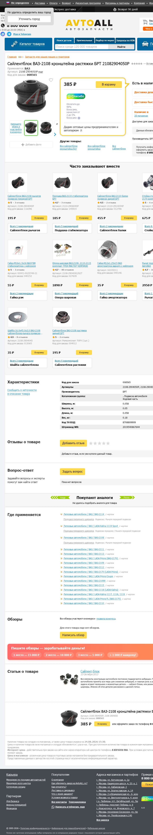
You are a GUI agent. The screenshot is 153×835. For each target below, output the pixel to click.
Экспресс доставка (65, 9)
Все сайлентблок (119, 147)
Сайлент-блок (90, 671)
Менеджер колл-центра (18, 783)
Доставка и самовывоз (62, 790)
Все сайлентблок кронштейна (96, 147)
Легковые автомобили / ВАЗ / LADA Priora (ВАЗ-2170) (91, 558)
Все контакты (59, 802)
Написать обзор (73, 635)
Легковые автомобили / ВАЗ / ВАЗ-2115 (84, 585)
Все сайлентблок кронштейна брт (68, 147)
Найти (121, 46)
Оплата (53, 2)
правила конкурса (106, 618)
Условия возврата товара (64, 797)
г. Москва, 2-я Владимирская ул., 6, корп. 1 (118, 794)
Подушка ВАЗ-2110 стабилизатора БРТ (70, 197)
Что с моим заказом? (62, 794)
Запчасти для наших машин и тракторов (47, 56)
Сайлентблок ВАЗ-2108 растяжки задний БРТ (69, 332)
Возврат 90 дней (128, 9)
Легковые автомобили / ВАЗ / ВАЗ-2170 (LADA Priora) (91, 571)
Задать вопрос (72, 471)
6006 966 (120, 750)
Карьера (12, 774)
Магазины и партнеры (117, 2)
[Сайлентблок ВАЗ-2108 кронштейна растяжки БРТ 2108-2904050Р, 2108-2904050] (30, 96)
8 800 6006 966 (22, 25)
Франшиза (11, 808)
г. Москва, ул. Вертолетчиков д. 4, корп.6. (118, 797)
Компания (139, 2)
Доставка (40, 2)
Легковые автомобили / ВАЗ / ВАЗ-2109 (84, 562)
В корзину (108, 84)
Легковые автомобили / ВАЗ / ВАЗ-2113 (84, 553)
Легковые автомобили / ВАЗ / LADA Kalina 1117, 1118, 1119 (94, 594)
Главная (12, 56)
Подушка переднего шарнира (79, 519)
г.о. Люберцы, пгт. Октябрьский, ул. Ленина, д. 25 (122, 801)
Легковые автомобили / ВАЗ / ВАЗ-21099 (85, 580)
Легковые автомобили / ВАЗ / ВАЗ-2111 (84, 549)
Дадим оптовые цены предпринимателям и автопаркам (91, 128)
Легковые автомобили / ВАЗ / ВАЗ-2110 (84, 603)
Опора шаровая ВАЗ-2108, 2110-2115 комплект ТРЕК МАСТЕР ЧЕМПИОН (71, 264)
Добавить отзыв (73, 443)
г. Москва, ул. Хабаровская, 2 (111, 787)
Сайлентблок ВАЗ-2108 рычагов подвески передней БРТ (24, 197)
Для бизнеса (12, 801)
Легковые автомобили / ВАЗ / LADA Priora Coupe (88, 576)
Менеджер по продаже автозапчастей (26, 779)
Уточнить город (29, 19)
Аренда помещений (16, 804)
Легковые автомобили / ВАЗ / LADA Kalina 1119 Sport (91, 526)
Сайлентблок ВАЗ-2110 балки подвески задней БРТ (112, 197)
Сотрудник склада (15, 786)
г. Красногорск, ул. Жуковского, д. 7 (115, 808)
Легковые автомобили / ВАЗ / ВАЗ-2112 (84, 567)
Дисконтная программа (88, 2)
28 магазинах (141, 115)
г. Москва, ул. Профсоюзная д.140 (114, 815)
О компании (57, 779)
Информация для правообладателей (68, 828)
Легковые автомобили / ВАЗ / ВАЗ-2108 (84, 537)
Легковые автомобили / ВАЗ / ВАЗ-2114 (84, 514)
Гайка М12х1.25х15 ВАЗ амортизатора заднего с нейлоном (115, 264)
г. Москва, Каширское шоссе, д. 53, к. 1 (116, 783)
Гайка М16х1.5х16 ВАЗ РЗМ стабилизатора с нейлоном (22, 264)
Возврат (66, 2)
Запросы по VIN (125, 40)
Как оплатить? (58, 786)
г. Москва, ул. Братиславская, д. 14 (114, 790)
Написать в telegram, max (70, 806)
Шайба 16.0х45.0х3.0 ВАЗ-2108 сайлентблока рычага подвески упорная (24, 332)
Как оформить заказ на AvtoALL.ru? (69, 783)
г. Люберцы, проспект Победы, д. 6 (114, 804)
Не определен (20, 3)
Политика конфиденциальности (35, 828)
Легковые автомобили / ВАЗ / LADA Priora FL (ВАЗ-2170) (92, 598)
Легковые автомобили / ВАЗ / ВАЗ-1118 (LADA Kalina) (91, 589)
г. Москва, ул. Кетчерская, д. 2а (112, 779)
